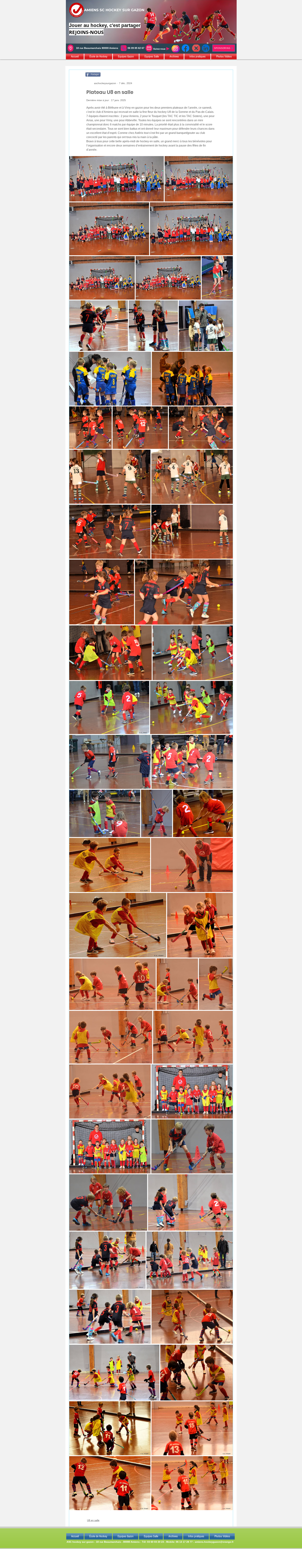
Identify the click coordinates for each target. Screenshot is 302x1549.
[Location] (70, 48)
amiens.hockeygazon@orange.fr (214, 1541)
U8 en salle (93, 1520)
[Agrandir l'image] (116, 178)
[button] (75, 56)
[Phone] (124, 48)
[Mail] (149, 48)
